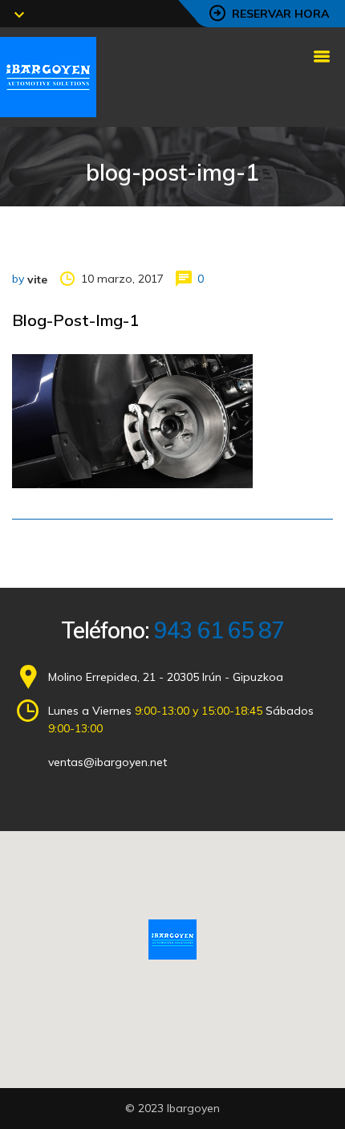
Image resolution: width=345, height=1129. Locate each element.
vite (37, 279)
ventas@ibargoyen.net (107, 762)
